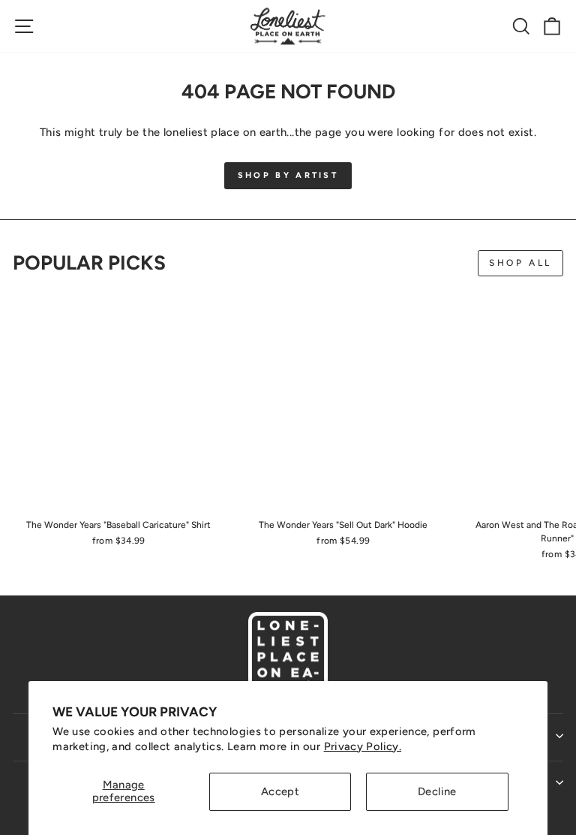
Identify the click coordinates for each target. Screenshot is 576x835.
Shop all (520, 263)
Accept (280, 791)
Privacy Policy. (363, 746)
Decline (437, 791)
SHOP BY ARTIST (288, 175)
